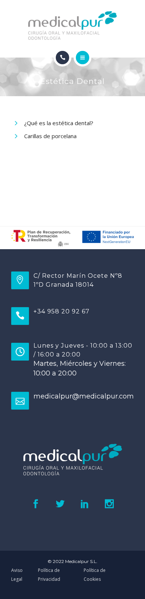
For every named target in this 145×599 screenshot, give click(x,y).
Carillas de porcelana (50, 136)
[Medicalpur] (72, 25)
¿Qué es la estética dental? (58, 123)
